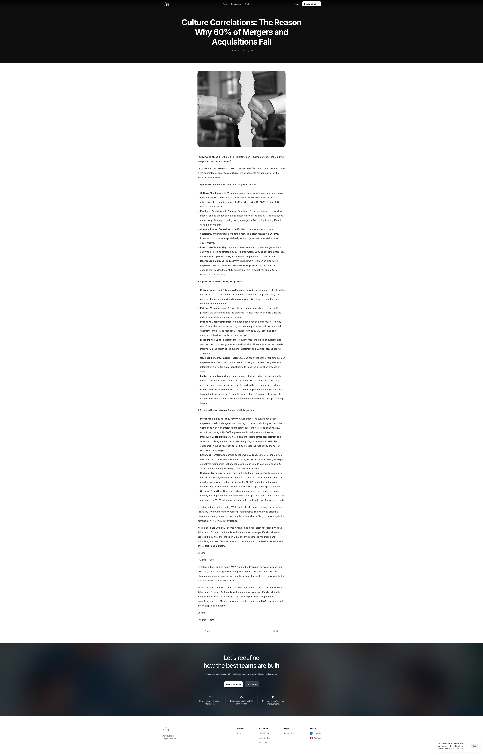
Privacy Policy (290, 733)
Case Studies (264, 738)
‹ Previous (208, 631)
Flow (239, 733)
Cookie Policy (457, 749)
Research (263, 742)
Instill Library (264, 733)
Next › (276, 631)
